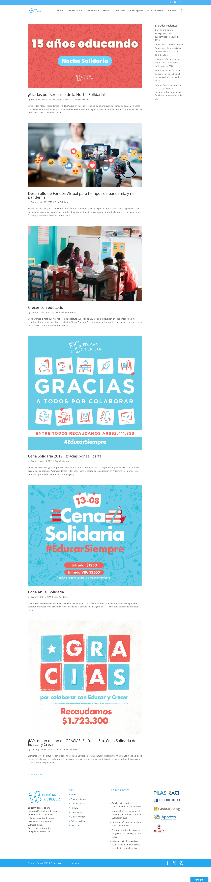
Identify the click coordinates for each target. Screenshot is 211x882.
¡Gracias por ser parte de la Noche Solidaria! (66, 94)
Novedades (119, 10)
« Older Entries (35, 774)
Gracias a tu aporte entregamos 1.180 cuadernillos (164, 33)
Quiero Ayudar (136, 10)
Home (60, 10)
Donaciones (83, 99)
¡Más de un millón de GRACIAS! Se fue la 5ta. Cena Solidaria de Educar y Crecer (82, 742)
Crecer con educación (47, 307)
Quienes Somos (74, 10)
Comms (34, 202)
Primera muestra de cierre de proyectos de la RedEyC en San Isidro (167, 74)
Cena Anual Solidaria (46, 592)
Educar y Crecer (38, 749)
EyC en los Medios (155, 10)
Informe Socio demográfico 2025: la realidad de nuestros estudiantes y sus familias (126, 844)
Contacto (172, 10)
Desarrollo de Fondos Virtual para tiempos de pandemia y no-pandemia (82, 195)
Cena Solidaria (70, 99)
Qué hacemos (92, 10)
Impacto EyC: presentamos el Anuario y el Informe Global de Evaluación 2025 (169, 48)
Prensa (73, 312)
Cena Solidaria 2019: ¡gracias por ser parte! (65, 456)
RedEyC (106, 10)
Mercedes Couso (39, 99)
